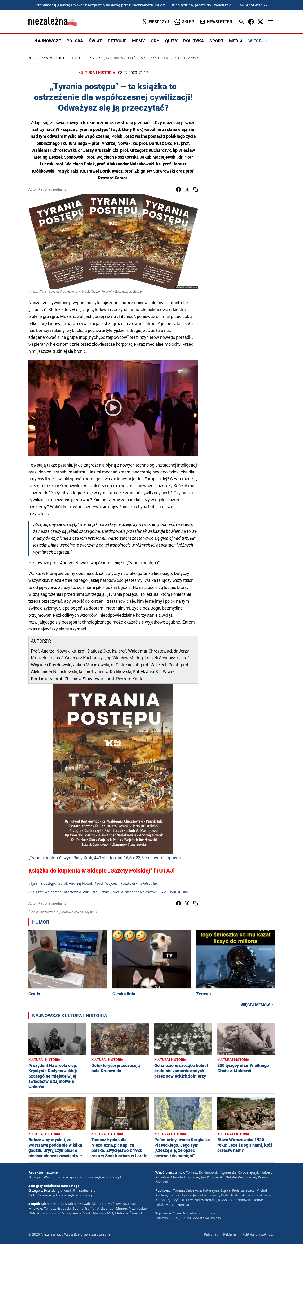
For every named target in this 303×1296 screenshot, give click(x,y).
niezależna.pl (40, 58)
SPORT (216, 40)
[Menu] (270, 21)
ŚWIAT (95, 40)
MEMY (138, 40)
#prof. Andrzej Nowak (75, 883)
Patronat (211, 1234)
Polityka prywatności (258, 1234)
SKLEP (188, 21)
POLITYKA (193, 40)
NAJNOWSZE (47, 40)
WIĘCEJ (256, 40)
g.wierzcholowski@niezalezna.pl (95, 1177)
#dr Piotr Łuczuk (96, 892)
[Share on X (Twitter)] (187, 189)
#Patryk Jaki (149, 883)
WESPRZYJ (159, 21)
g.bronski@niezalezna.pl (77, 1190)
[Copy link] (195, 189)
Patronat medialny (52, 189)
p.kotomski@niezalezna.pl (73, 1195)
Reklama (230, 1234)
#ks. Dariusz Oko (174, 892)
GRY (155, 40)
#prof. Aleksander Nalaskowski (135, 892)
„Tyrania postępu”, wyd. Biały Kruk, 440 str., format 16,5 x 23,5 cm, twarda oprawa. (105, 857)
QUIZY (171, 40)
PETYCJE (117, 40)
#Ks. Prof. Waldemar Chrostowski (54, 892)
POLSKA (75, 40)
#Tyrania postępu (42, 883)
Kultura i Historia (71, 58)
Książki (95, 58)
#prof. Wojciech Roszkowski (116, 883)
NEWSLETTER (219, 21)
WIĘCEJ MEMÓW (255, 1005)
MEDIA (236, 40)
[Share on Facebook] (178, 189)
